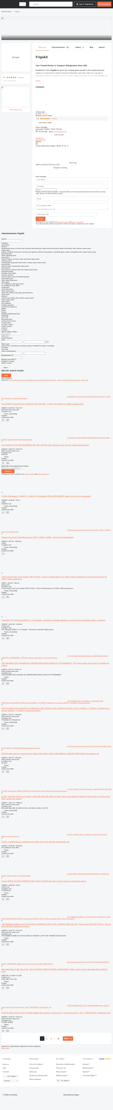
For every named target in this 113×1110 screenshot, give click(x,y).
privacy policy (63, 222)
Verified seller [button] (40, 112)
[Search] (31, 4)
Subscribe (8, 471)
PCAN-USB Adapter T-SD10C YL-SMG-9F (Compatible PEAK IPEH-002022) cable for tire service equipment (46, 496)
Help (4, 1068)
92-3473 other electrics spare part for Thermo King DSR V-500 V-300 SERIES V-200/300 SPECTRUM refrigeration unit (50, 754)
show (5, 367)
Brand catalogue (35, 1079)
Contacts (6, 1072)
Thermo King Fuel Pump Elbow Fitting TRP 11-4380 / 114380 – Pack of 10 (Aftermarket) (37, 537)
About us (6, 1064)
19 (58, 1039)
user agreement (77, 222)
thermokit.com (41, 140)
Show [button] (51, 131)
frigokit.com (40, 138)
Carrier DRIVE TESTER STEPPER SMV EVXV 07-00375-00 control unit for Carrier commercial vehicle (43, 881)
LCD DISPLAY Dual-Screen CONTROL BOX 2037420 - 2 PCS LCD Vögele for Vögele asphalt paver (42, 404)
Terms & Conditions (36, 1064)
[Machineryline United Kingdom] (9, 4)
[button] (45, 123)
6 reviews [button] (21, 77)
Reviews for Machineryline (38, 1075)
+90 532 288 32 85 (59, 131)
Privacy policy (34, 1068)
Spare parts (5, 1048)
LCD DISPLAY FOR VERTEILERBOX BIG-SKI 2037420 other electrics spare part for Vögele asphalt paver (45, 445)
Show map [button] (73, 163)
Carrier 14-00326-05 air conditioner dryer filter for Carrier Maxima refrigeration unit (35, 842)
